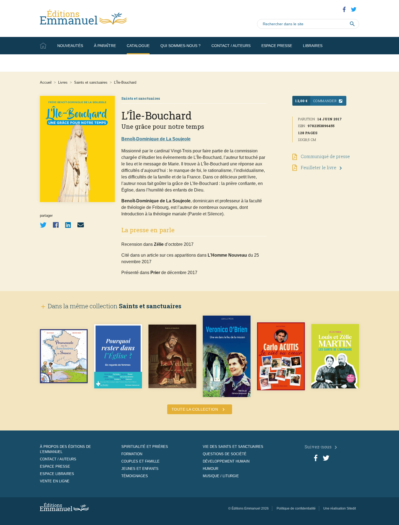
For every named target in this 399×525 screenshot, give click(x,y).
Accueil (43, 45)
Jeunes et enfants (140, 469)
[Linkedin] (68, 225)
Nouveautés (70, 45)
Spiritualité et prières (144, 447)
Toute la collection (199, 409)
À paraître (105, 45)
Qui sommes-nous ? (180, 45)
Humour (210, 469)
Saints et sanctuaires (90, 82)
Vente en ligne (343, 63)
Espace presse (276, 45)
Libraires (312, 45)
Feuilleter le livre (322, 167)
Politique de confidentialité (296, 508)
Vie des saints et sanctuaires (233, 447)
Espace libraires (57, 474)
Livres (63, 82)
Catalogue (138, 45)
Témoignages (134, 476)
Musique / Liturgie (221, 476)
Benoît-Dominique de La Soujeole (156, 139)
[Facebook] (56, 225)
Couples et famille (140, 461)
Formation (131, 454)
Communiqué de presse (325, 156)
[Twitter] (43, 225)
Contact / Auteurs (231, 45)
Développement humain (226, 461)
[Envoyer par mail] (80, 225)
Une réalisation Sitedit (339, 508)
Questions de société (224, 454)
